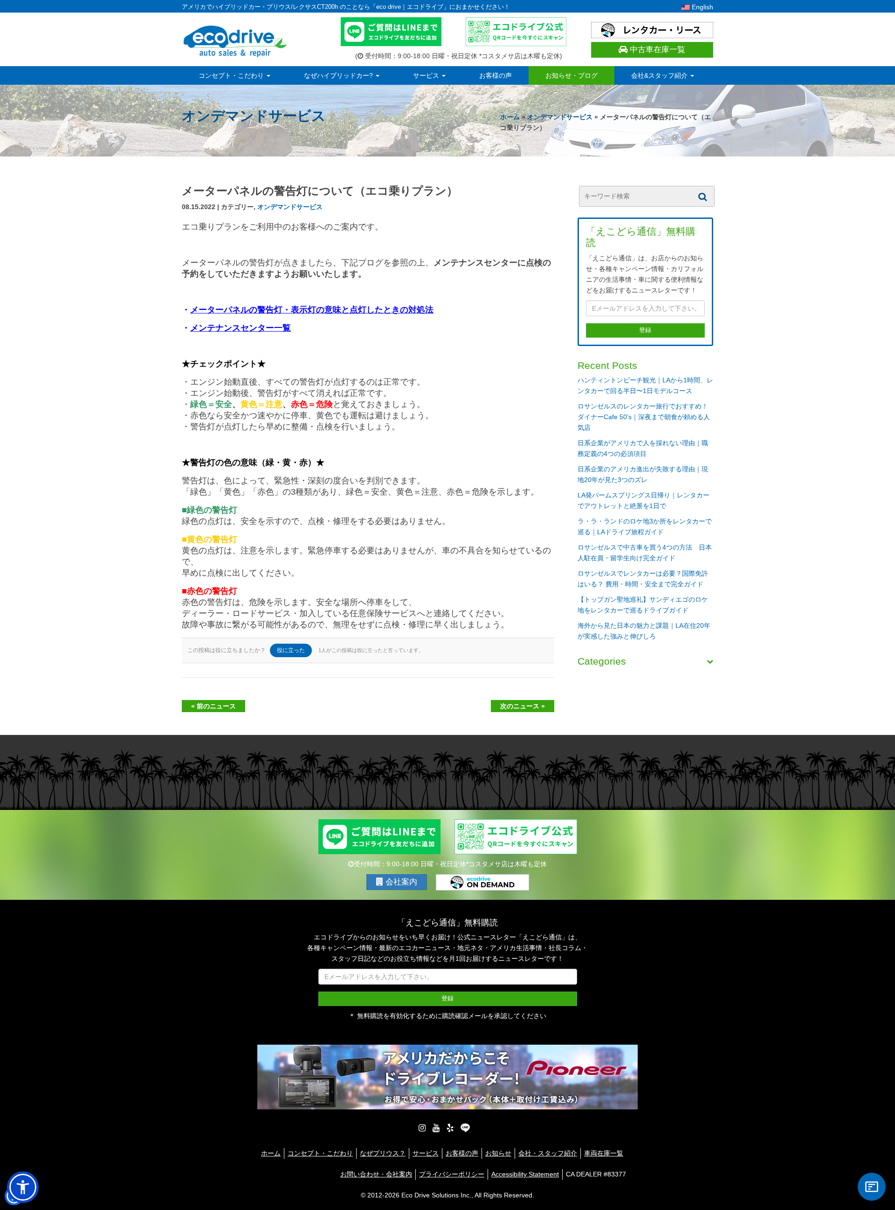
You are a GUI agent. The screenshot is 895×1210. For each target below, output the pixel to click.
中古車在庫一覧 (656, 49)
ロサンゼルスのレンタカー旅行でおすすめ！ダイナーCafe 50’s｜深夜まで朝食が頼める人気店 (644, 416)
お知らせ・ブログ (571, 75)
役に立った (291, 650)
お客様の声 (495, 75)
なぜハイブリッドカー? (339, 75)
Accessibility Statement (525, 1174)
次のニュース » (522, 706)
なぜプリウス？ (383, 1153)
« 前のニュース (213, 706)
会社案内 (400, 881)
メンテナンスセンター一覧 (240, 328)
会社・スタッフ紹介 (547, 1153)
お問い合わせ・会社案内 (376, 1174)
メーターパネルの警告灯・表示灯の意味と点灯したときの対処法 (312, 309)
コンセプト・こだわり (232, 75)
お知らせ (498, 1153)
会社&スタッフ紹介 (660, 75)
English (701, 7)
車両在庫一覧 (603, 1153)
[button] (22, 1187)
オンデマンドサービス (559, 117)
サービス (427, 75)
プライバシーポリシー (451, 1174)
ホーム (510, 117)
